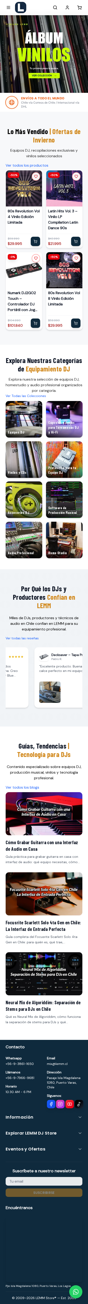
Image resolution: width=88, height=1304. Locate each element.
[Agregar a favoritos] (36, 176)
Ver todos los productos (27, 165)
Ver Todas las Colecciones (26, 396)
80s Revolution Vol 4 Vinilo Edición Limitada (24, 217)
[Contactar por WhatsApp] (75, 1291)
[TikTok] (79, 1104)
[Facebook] (51, 1104)
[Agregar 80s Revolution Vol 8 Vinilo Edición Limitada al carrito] (75, 323)
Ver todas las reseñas (22, 638)
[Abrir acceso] (67, 7)
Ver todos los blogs (22, 787)
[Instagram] (60, 1104)
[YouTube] (69, 1104)
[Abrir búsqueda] (55, 7)
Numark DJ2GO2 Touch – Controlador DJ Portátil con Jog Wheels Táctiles (22, 301)
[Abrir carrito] (79, 7)
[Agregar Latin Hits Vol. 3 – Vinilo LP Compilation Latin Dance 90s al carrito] (75, 241)
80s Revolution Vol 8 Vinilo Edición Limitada (64, 298)
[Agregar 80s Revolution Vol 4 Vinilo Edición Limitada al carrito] (35, 241)
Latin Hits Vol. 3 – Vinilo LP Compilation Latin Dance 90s (63, 219)
